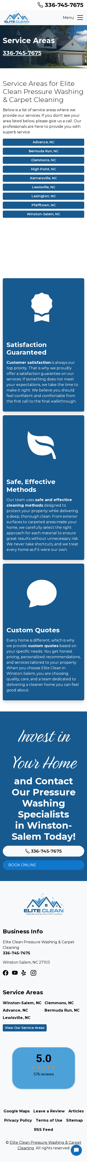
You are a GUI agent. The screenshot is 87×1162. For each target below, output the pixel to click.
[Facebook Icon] (5, 973)
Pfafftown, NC (44, 205)
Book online (22, 865)
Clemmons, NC (43, 160)
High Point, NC (43, 169)
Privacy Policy (18, 1120)
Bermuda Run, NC (43, 151)
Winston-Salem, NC (43, 214)
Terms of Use (49, 1120)
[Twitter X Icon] (24, 973)
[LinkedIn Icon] (33, 973)
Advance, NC (43, 142)
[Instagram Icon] (15, 973)
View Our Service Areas (25, 1028)
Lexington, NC (44, 196)
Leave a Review (49, 1111)
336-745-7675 (63, 5)
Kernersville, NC (43, 178)
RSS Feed (43, 1129)
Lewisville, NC (43, 187)
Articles (76, 1111)
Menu (68, 17)
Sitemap (74, 1120)
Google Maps (16, 1111)
